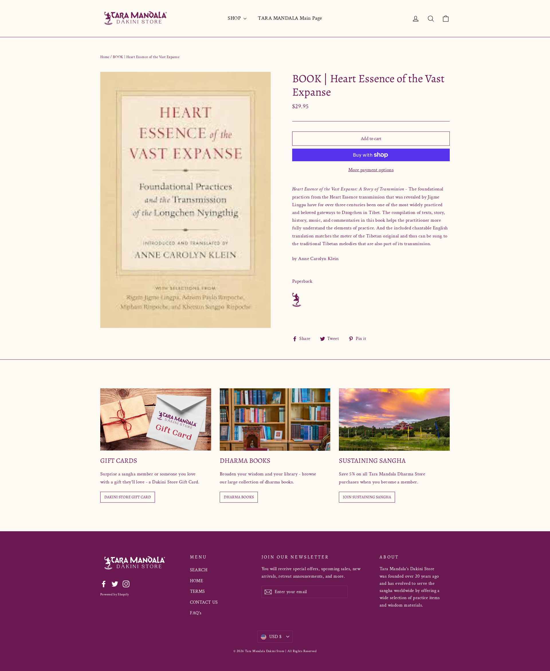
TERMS (197, 592)
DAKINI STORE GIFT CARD (127, 497)
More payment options (371, 170)
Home (104, 57)
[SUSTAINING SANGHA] (394, 419)
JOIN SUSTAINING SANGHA (367, 497)
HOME (196, 581)
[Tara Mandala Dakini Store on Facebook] (103, 583)
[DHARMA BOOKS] (275, 419)
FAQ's (196, 613)
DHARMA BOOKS (239, 497)
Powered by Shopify (114, 594)
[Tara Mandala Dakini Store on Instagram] (126, 583)
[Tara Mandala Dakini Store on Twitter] (114, 583)
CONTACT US (204, 602)
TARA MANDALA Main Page (290, 18)
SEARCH (199, 570)
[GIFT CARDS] (155, 419)
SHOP (235, 18)
